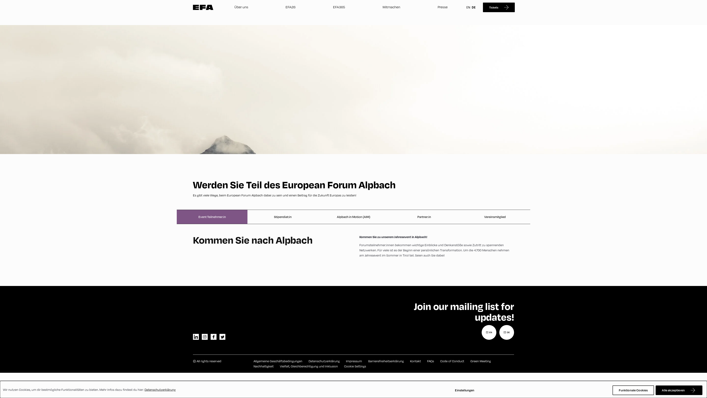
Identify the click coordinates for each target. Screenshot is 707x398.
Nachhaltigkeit (264, 366)
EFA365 (339, 7)
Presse (443, 7)
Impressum (354, 361)
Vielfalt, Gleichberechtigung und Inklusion (309, 366)
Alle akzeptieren (673, 390)
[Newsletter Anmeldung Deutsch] (507, 332)
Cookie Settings (355, 366)
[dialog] (353, 389)
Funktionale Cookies (633, 390)
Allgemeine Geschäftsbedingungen (278, 361)
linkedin (196, 337)
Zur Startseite (203, 7)
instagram (205, 337)
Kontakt (415, 361)
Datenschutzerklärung (324, 361)
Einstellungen (464, 390)
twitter (222, 337)
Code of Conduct (452, 361)
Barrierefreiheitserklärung (386, 361)
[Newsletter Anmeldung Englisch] (489, 332)
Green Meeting (480, 361)
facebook (214, 337)
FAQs (430, 361)
